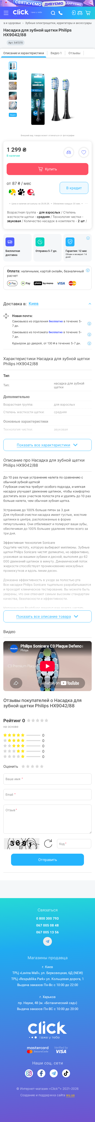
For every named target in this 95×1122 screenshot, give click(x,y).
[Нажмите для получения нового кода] (48, 843)
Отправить (47, 859)
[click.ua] (27, 13)
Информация (88, 238)
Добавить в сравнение (68, 152)
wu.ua (70, 1095)
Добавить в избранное (83, 152)
